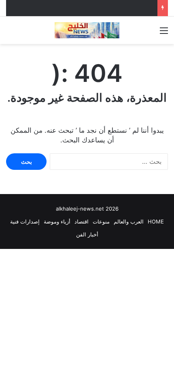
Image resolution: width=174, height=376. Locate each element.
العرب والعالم (129, 221)
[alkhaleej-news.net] (87, 30)
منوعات (101, 221)
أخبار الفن (87, 234)
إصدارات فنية (25, 221)
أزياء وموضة (57, 221)
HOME (156, 221)
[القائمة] (164, 33)
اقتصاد (81, 221)
